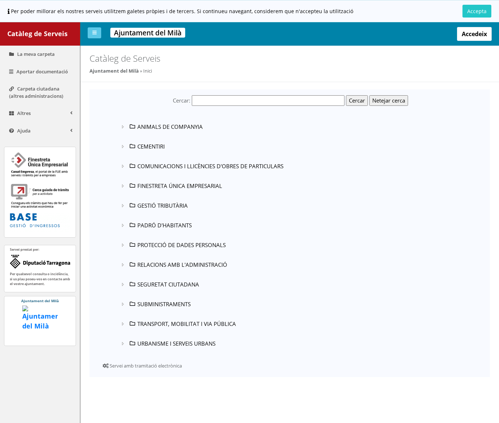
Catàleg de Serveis (37, 33)
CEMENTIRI (151, 146)
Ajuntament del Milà (114, 71)
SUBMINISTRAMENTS (164, 304)
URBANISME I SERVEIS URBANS (176, 343)
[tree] (257, 235)
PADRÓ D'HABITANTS (164, 225)
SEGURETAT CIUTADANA (168, 284)
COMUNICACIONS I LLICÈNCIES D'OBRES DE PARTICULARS (210, 166)
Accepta (477, 11)
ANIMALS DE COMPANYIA (170, 126)
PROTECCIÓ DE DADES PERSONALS (181, 245)
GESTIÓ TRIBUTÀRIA (162, 205)
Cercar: (181, 100)
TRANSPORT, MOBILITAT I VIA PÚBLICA (186, 323)
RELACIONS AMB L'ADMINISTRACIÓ (182, 264)
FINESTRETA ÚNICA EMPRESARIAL (179, 185)
